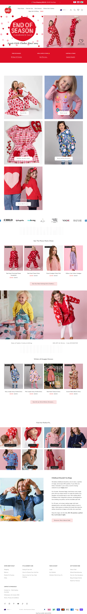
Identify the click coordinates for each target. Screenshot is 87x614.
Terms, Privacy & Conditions (11, 598)
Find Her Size (29, 8)
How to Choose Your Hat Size (30, 572)
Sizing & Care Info (27, 569)
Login (50, 569)
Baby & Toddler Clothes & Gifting (21, 343)
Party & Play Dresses (63, 158)
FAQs (5, 578)
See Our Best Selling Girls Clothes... (43, 284)
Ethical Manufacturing (76, 572)
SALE (41, 11)
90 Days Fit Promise (16, 57)
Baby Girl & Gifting (34, 11)
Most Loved (63, 113)
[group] (43, 31)
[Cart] (82, 10)
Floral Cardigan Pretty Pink (53, 273)
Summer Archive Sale (23, 158)
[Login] (71, 10)
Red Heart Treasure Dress (53, 391)
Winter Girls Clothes (48, 8)
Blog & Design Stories (76, 578)
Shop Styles (21, 8)
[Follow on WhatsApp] (27, 604)
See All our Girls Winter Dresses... (43, 402)
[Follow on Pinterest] (14, 604)
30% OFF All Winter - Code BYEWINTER (65, 343)
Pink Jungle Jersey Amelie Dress (33, 391)
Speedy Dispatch (70, 57)
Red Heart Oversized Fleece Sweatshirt (13, 274)
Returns (6, 572)
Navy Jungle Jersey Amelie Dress (13, 391)
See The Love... (43, 57)
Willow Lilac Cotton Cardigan (73, 273)
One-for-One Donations (76, 575)
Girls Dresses (38, 8)
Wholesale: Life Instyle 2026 (11, 595)
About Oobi (73, 569)
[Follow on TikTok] (22, 604)
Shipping (6, 569)
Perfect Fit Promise (9, 575)
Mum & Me (23, 113)
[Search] (75, 10)
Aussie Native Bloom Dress (73, 391)
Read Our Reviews (75, 581)
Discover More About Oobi (62, 520)
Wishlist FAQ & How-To (55, 575)
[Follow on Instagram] (9, 604)
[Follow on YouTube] (18, 604)
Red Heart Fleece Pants (33, 273)
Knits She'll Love (23, 204)
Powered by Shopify (30, 609)
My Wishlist (52, 572)
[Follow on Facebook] (5, 604)
